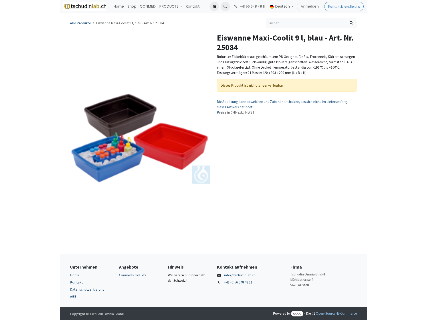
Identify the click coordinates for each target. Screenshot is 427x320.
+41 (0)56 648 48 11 (238, 282)
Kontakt (76, 282)
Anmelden (310, 6)
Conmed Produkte (133, 275)
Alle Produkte (80, 23)
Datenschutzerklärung (87, 289)
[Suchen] (351, 23)
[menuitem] (119, 6)
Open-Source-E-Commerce (336, 313)
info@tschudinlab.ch (240, 275)
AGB (73, 296)
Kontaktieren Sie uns (344, 6)
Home (74, 275)
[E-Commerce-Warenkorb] (214, 6)
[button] (225, 6)
